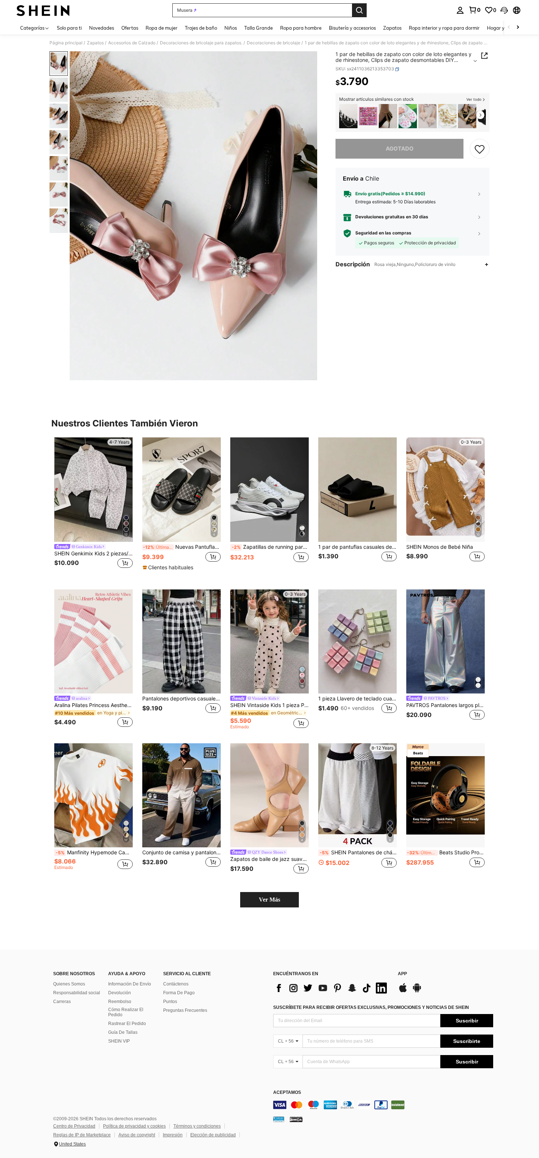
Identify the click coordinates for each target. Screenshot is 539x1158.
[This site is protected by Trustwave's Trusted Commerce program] (278, 1119)
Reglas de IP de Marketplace (82, 1134)
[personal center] (460, 10)
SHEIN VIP (119, 1041)
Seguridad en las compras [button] (383, 233)
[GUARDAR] (479, 149)
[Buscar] (359, 10)
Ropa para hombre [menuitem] (301, 28)
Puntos (170, 1001)
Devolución (119, 992)
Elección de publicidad (213, 1134)
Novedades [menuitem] (101, 28)
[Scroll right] (517, 28)
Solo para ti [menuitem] (69, 28)
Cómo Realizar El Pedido (125, 1012)
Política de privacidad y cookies (134, 1126)
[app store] (403, 991)
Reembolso (119, 1001)
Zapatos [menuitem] (392, 28)
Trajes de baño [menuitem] (201, 28)
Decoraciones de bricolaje (273, 42)
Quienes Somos (69, 984)
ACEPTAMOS (287, 1092)
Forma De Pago (179, 992)
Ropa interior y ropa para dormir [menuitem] (444, 28)
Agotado (400, 148)
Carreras (62, 1001)
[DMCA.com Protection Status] (296, 1119)
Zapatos (95, 42)
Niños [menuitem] (230, 28)
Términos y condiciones (197, 1126)
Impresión (173, 1134)
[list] (331, 988)
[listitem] (348, 116)
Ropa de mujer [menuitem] (161, 28)
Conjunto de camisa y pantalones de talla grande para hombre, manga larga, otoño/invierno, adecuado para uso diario (181, 852)
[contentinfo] (383, 1104)
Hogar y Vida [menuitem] (501, 28)
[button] (504, 10)
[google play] (417, 991)
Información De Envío (129, 984)
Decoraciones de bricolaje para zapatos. (201, 42)
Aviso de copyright (136, 1134)
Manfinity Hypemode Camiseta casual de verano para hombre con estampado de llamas (94, 852)
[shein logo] (43, 10)
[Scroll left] (508, 28)
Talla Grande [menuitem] (258, 28)
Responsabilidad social (76, 992)
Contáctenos (175, 984)
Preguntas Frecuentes (185, 1010)
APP (402, 974)
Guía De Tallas (123, 1032)
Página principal (66, 42)
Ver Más (269, 899)
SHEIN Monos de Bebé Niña (439, 547)
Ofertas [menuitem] (129, 28)
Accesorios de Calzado (131, 42)
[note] (168, 567)
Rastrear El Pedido (127, 1023)
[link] (474, 9)
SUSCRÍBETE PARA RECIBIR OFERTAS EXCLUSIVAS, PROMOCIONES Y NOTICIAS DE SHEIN (371, 1007)
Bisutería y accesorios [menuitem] (352, 28)
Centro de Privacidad (74, 1126)
